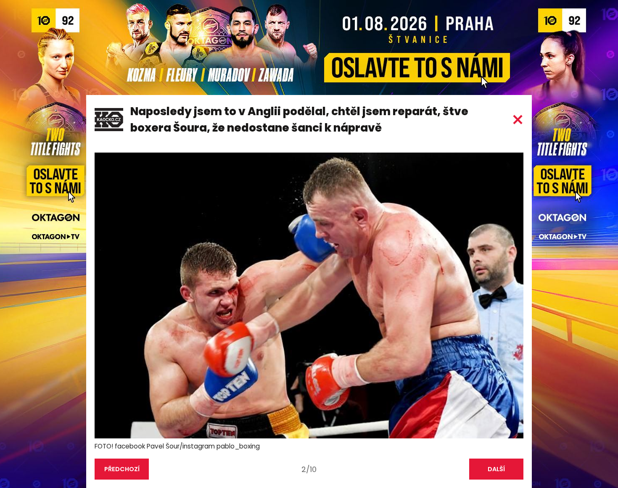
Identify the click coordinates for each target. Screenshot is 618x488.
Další (496, 469)
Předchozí (122, 469)
